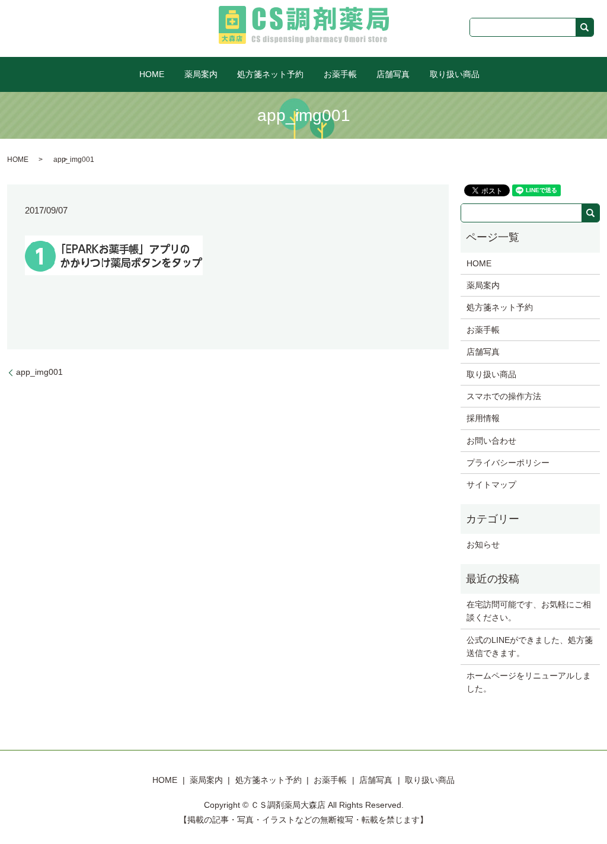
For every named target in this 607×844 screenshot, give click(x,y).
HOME (151, 74)
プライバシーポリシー (508, 462)
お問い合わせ (491, 440)
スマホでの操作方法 (504, 396)
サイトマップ (491, 484)
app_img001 (39, 372)
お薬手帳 (340, 74)
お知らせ (483, 544)
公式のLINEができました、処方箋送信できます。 (530, 646)
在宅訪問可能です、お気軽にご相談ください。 (529, 611)
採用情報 (483, 418)
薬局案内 (201, 74)
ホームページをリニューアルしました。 (529, 682)
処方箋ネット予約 (270, 74)
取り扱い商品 (455, 74)
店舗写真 (393, 74)
